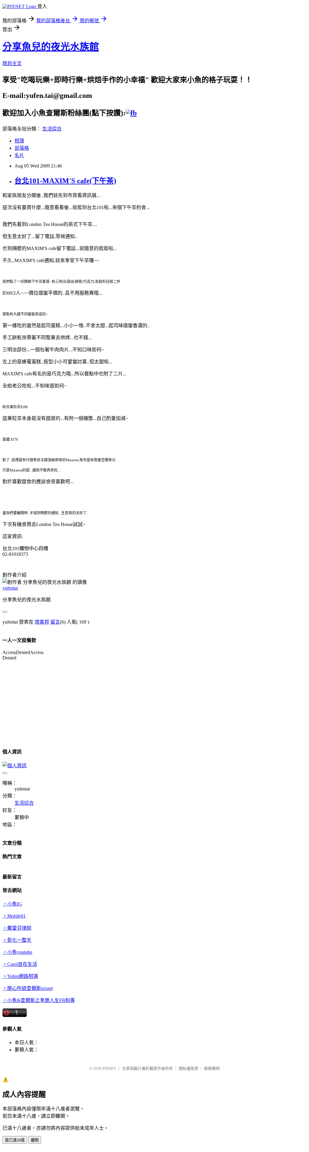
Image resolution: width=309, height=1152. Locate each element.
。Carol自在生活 (19, 964)
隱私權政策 (188, 1068)
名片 (19, 155)
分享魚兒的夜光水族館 (50, 46)
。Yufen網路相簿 (20, 976)
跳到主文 (12, 63)
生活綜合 (52, 128)
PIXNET (109, 1068)
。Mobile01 (14, 916)
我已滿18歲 (15, 1140)
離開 (35, 1140)
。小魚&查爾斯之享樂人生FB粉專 (38, 1000)
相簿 (19, 140)
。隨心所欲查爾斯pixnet (27, 988)
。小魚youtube (17, 952)
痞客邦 (42, 622)
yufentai (10, 587)
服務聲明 (212, 1068)
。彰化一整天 (16, 940)
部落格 (21, 148)
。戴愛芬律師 (16, 928)
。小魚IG (12, 903)
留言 (55, 622)
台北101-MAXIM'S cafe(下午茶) (65, 181)
